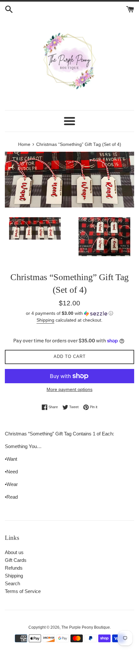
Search (12, 583)
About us (14, 552)
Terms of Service (23, 591)
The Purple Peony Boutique (85, 627)
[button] (69, 313)
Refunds (14, 568)
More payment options (69, 389)
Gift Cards (16, 560)
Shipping (45, 320)
